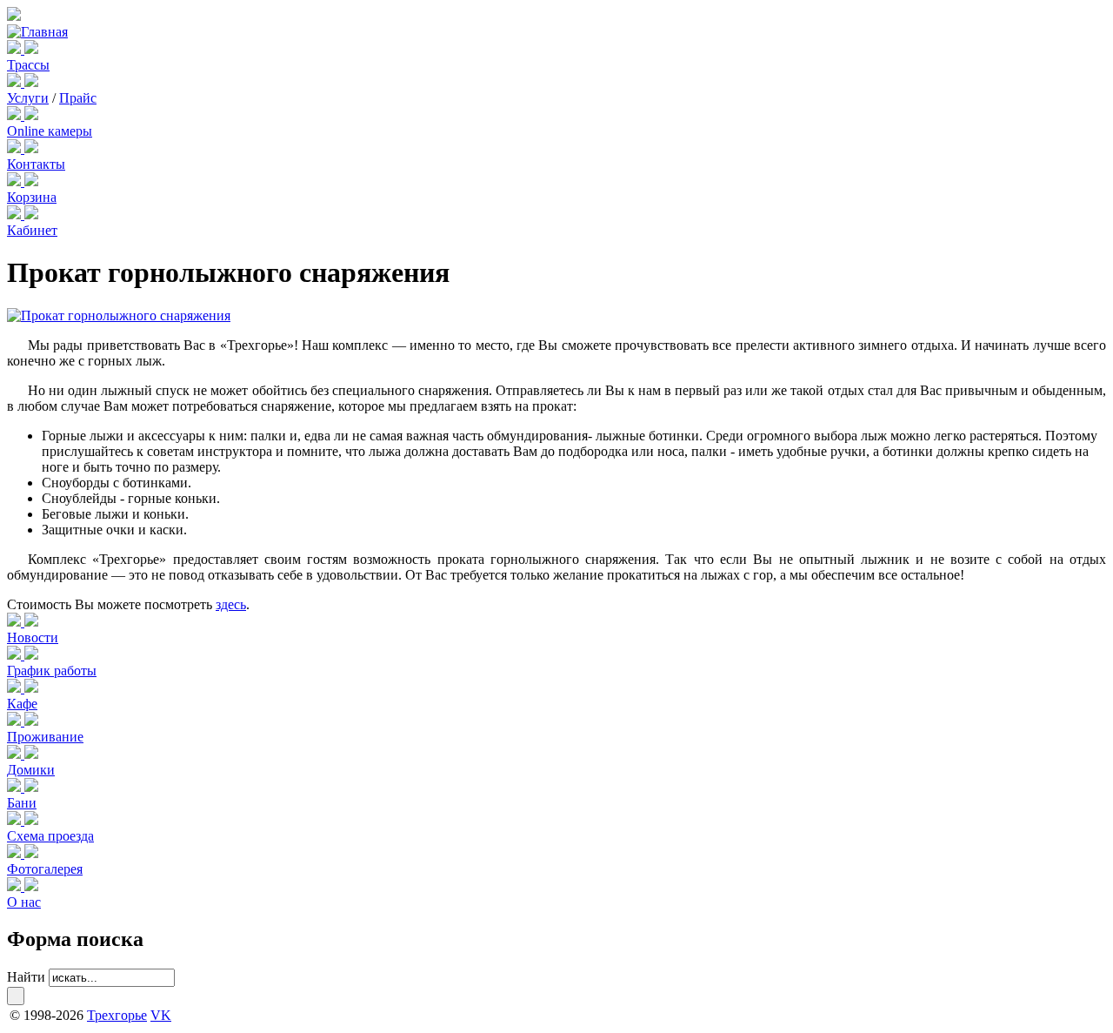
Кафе (22, 703)
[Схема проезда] (15, 820)
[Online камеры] (15, 115)
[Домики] (15, 754)
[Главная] (37, 31)
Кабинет (32, 230)
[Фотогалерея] (15, 853)
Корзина (32, 197)
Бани (22, 802)
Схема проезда (50, 835)
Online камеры (49, 131)
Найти (26, 976)
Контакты (36, 164)
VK (160, 1015)
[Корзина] (15, 181)
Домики (31, 769)
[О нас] (15, 886)
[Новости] (15, 621)
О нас (24, 902)
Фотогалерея (45, 869)
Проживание (45, 736)
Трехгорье (117, 1015)
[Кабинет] (15, 214)
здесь (231, 604)
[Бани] (15, 787)
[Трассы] (15, 49)
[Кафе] (15, 688)
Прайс (78, 98)
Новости (32, 637)
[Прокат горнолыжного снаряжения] (118, 315)
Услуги (28, 98)
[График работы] (15, 654)
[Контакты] (15, 148)
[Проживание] (15, 721)
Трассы (28, 64)
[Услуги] (15, 82)
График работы (52, 670)
